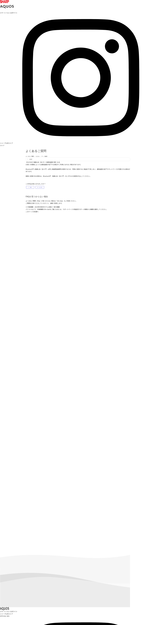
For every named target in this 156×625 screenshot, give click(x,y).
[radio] (30, 187)
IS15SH (37, 156)
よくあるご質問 (30, 156)
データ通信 (44, 156)
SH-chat (60, 201)
